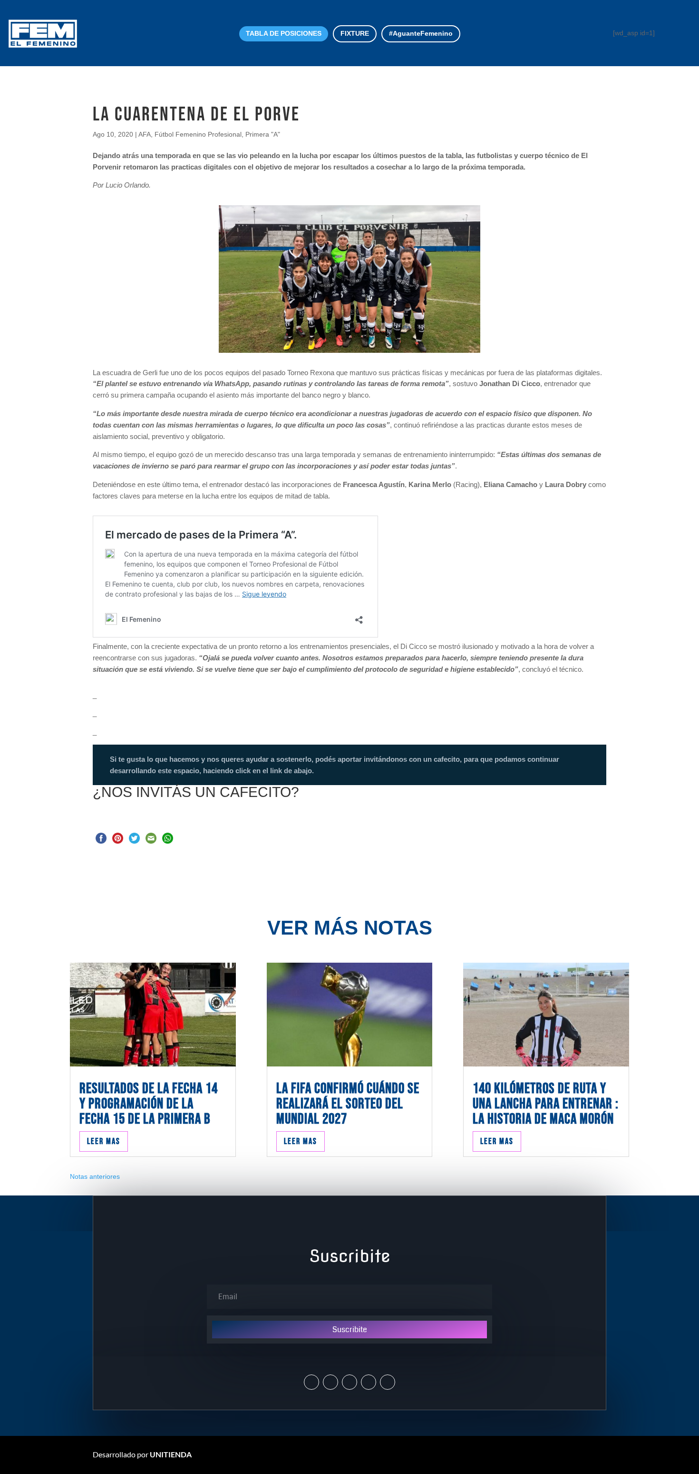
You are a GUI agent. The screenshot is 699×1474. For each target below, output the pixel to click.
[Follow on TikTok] (387, 1382)
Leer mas (103, 1141)
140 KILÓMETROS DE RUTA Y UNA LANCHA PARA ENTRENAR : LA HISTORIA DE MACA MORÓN (546, 1104)
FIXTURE (354, 33)
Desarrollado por (142, 1454)
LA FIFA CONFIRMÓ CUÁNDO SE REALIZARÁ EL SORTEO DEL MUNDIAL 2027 (347, 1104)
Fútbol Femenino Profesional (198, 134)
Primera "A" (262, 134)
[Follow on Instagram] (330, 1382)
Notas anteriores (95, 1176)
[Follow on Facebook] (349, 1382)
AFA (144, 134)
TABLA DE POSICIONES (283, 33)
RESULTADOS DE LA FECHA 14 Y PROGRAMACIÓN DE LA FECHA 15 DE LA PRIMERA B (148, 1104)
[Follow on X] (311, 1382)
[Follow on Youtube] (368, 1382)
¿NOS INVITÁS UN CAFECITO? (196, 792)
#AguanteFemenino (421, 33)
